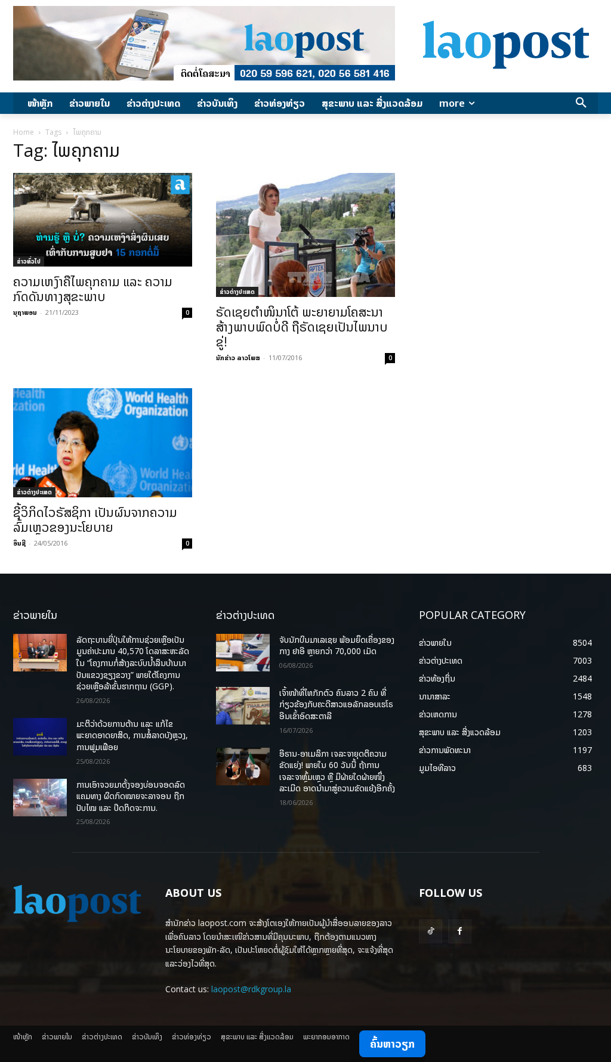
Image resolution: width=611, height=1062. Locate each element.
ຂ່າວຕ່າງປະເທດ (237, 291)
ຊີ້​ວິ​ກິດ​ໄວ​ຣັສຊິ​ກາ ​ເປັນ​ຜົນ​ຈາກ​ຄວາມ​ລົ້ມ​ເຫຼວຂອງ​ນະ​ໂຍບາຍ (95, 519)
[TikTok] (430, 931)
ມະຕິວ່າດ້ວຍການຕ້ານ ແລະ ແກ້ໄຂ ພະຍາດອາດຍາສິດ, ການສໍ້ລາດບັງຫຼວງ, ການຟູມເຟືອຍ (132, 735)
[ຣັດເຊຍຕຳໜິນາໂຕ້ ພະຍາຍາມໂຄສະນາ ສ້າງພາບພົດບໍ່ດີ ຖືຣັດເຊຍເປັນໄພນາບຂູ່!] (305, 235)
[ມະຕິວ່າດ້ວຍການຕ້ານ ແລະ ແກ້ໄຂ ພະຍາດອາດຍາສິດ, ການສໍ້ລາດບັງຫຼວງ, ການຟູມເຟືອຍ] (40, 737)
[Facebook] (459, 931)
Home (23, 132)
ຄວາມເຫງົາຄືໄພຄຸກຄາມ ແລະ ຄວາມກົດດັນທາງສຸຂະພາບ (92, 289)
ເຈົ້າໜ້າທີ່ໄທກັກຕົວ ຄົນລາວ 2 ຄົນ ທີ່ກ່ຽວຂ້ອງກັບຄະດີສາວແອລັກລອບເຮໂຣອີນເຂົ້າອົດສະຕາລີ (336, 704)
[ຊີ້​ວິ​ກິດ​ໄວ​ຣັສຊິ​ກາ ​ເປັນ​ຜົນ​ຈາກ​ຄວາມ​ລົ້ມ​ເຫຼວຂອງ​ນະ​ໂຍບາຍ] (102, 442)
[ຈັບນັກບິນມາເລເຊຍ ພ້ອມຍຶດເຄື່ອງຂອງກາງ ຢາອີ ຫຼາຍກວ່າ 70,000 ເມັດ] (243, 652)
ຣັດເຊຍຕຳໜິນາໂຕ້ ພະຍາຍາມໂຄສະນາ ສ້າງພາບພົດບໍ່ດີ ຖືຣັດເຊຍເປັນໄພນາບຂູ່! (302, 327)
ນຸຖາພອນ (25, 312)
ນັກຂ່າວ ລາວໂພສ (238, 357)
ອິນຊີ (19, 542)
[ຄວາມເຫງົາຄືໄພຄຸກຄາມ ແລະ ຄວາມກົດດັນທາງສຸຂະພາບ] (102, 220)
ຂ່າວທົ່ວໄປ (29, 261)
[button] (581, 103)
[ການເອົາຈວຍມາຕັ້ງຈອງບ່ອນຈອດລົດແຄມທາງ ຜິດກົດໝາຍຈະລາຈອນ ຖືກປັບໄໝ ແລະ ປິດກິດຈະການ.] (40, 797)
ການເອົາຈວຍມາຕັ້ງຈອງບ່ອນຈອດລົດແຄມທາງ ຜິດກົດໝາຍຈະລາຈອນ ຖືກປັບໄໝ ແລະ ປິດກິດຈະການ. (130, 796)
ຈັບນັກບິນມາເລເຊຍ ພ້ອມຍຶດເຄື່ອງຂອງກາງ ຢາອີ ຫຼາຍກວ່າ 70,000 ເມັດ (336, 645)
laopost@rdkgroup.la (251, 989)
